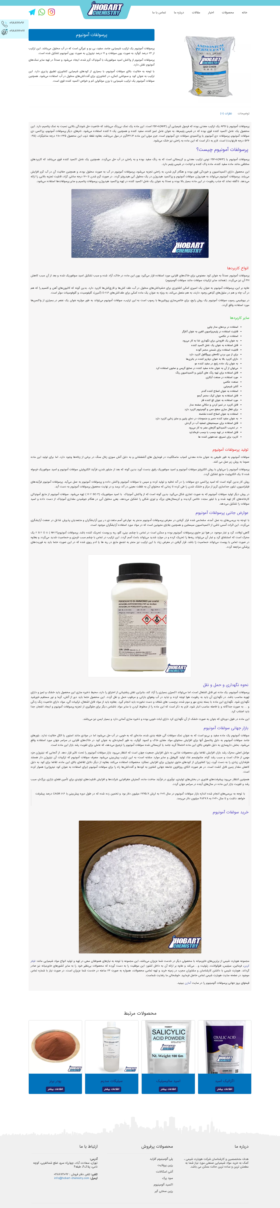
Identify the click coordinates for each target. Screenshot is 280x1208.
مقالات (196, 12)
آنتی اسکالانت (164, 1171)
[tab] (242, 113)
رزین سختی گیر (164, 1191)
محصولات (228, 12)
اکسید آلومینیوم (163, 1184)
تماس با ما (159, 12)
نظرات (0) (226, 113)
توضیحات (244, 113)
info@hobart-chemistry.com (71, 1178)
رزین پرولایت (165, 1165)
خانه (244, 12)
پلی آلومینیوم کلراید (161, 1159)
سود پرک (167, 1178)
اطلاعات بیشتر (224, 1089)
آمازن (188, 983)
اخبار (211, 12)
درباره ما (179, 12)
